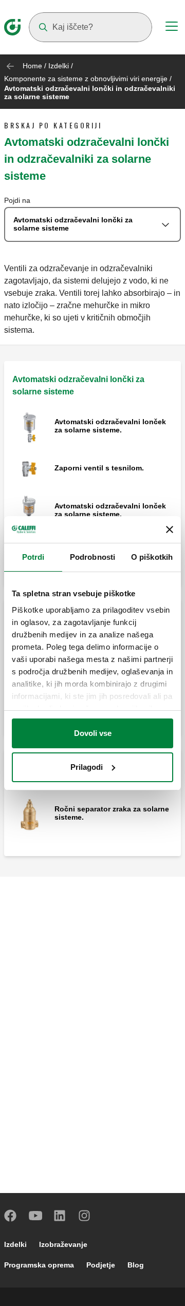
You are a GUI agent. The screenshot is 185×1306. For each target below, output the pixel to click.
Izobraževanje (63, 1244)
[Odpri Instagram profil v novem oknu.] (84, 1215)
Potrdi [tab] (33, 557)
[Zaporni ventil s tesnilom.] (29, 468)
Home (32, 66)
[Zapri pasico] (169, 529)
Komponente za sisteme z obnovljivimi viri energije (86, 78)
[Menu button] (171, 27)
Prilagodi (86, 767)
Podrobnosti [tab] (92, 557)
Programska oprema (39, 1265)
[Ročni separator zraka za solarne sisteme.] (29, 813)
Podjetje (100, 1265)
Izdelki (58, 66)
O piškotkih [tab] (152, 557)
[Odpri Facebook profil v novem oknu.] (10, 1215)
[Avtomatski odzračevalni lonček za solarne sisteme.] (29, 426)
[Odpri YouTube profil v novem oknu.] (35, 1215)
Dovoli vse (93, 733)
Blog (135, 1265)
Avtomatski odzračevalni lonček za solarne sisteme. (110, 426)
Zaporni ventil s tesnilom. (99, 468)
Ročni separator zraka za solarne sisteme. (111, 813)
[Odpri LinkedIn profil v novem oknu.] (60, 1215)
